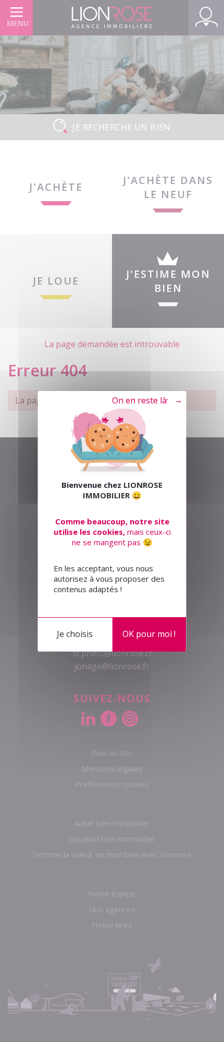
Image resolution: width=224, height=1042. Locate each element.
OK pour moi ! (149, 634)
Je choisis (75, 634)
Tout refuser (142, 401)
